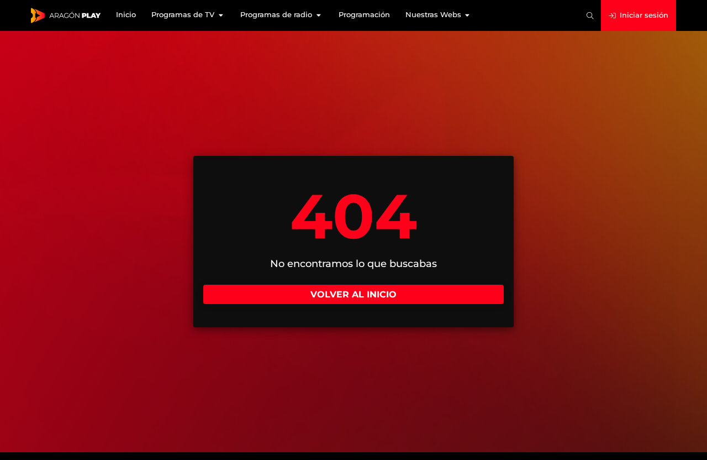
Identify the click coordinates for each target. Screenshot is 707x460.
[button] (188, 15)
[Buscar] (590, 15)
